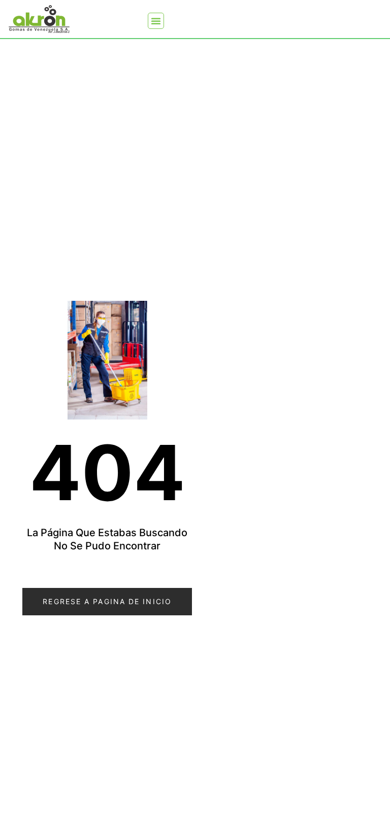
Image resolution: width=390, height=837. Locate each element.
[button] (156, 21)
